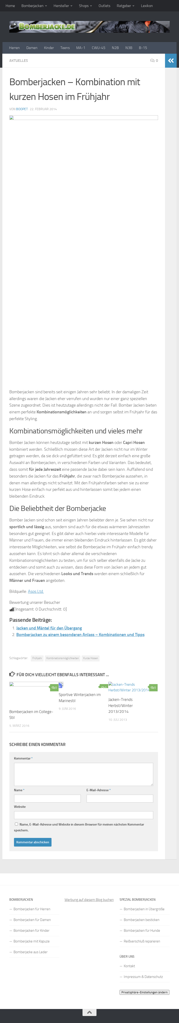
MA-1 (80, 48)
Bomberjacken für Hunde (142, 930)
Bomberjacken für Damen (32, 920)
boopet (22, 109)
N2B (115, 48)
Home (10, 6)
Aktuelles (18, 60)
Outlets (104, 6)
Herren (14, 48)
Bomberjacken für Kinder (31, 930)
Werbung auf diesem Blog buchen (89, 900)
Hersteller (61, 6)
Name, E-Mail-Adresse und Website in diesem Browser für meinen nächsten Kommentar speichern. (79, 827)
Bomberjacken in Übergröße (144, 909)
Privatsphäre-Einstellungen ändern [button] (144, 992)
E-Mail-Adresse (98, 790)
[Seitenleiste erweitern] (171, 61)
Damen (32, 48)
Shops (84, 6)
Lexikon (147, 6)
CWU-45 (98, 48)
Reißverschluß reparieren (142, 941)
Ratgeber (124, 6)
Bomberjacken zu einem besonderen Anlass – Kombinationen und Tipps (80, 634)
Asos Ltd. (36, 591)
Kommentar (23, 758)
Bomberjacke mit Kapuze (32, 941)
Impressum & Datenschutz (143, 977)
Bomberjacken (32, 6)
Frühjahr (37, 658)
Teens (65, 48)
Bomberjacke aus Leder (31, 952)
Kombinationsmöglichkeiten (62, 658)
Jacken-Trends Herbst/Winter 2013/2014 (120, 705)
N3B (128, 48)
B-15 (143, 48)
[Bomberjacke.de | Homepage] (89, 27)
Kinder (49, 48)
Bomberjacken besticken (141, 920)
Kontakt (129, 966)
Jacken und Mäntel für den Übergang (49, 628)
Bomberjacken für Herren (32, 909)
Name (19, 790)
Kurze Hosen (90, 658)
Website (20, 807)
